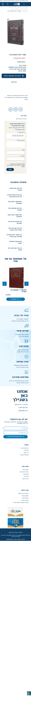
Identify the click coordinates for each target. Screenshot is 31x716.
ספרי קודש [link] (16, 7)
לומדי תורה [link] (16, 69)
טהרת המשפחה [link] (13, 67)
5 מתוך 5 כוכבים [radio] (13, 136)
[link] (29, 693)
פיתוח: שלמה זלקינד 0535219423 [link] (15, 539)
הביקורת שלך (20, 140)
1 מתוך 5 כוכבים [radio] (22, 136)
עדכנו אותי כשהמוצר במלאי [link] (12, 76)
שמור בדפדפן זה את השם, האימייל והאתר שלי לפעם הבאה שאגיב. (16, 165)
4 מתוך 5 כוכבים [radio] (16, 136)
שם (23, 150)
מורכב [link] (20, 71)
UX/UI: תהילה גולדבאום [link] (15, 532)
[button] (29, 1)
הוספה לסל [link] (12, 299)
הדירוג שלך (21, 132)
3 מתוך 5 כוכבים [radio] (18, 136)
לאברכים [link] (23, 69)
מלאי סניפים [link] (21, 62)
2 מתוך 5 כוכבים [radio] (20, 136)
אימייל (22, 156)
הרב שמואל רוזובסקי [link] (21, 294)
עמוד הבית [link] (24, 7)
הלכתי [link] (20, 67)
